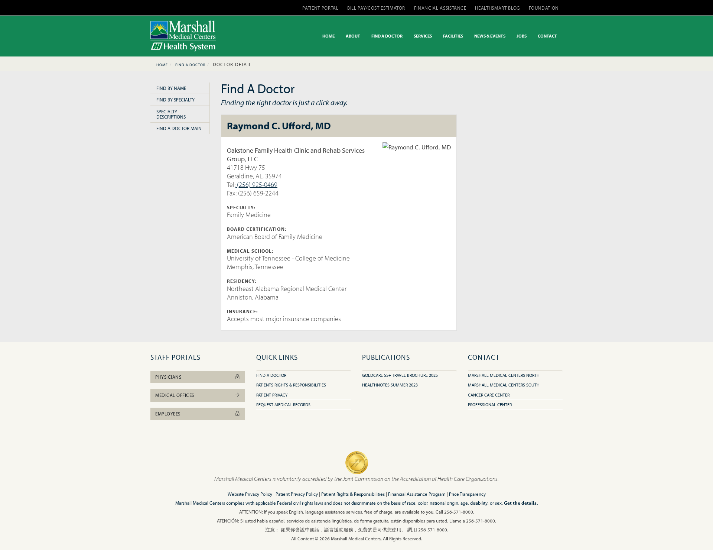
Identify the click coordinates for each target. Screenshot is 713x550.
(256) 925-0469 (256, 184)
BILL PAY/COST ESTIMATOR (376, 8)
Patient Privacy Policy (297, 494)
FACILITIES (453, 36)
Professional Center (490, 404)
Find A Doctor (190, 64)
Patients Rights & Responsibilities (291, 385)
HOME (328, 36)
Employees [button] (167, 414)
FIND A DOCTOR (387, 36)
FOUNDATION (544, 8)
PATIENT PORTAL (320, 8)
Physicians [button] (168, 377)
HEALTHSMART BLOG (497, 8)
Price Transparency (467, 494)
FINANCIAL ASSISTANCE (440, 8)
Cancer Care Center (488, 395)
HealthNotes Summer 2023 (390, 385)
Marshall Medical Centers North (504, 375)
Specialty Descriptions (171, 114)
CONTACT (547, 36)
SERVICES (423, 36)
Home (162, 64)
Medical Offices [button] (174, 395)
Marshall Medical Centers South (504, 385)
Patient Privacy (271, 395)
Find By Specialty (175, 100)
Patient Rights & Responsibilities (353, 494)
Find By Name (171, 88)
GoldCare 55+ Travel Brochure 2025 (400, 375)
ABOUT (353, 36)
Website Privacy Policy (250, 494)
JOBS (522, 36)
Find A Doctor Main (179, 128)
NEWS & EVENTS (489, 36)
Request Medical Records (283, 404)
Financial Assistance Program (417, 494)
